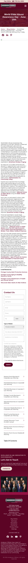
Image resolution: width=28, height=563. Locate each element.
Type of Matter (8, 323)
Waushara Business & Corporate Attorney (13, 402)
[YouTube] (16, 537)
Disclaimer (14, 525)
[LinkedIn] (12, 537)
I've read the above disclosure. (14, 360)
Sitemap (14, 529)
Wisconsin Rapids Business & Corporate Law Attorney (13, 408)
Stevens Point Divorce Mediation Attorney (14, 433)
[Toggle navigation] (25, 5)
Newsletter (14, 523)
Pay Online (14, 519)
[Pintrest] (20, 537)
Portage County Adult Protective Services (14, 272)
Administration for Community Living (11, 178)
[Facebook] (8, 537)
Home (3, 29)
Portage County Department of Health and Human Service (13, 279)
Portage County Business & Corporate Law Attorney (12, 396)
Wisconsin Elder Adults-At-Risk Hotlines (13, 282)
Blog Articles (11, 29)
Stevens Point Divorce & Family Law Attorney (13, 427)
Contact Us (6, 468)
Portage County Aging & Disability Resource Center (11, 275)
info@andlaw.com (14, 510)
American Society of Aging (17, 162)
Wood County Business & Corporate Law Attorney (11, 414)
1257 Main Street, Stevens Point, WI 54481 (14, 506)
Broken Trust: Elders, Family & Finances (13, 231)
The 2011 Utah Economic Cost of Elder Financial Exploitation (12, 228)
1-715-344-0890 (19, 1)
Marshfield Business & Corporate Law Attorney (14, 383)
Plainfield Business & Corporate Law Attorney (13, 389)
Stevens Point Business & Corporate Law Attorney (11, 377)
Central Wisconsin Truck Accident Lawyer (11, 421)
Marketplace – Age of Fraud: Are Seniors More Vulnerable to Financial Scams (14, 257)
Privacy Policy (14, 527)
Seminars (14, 521)
